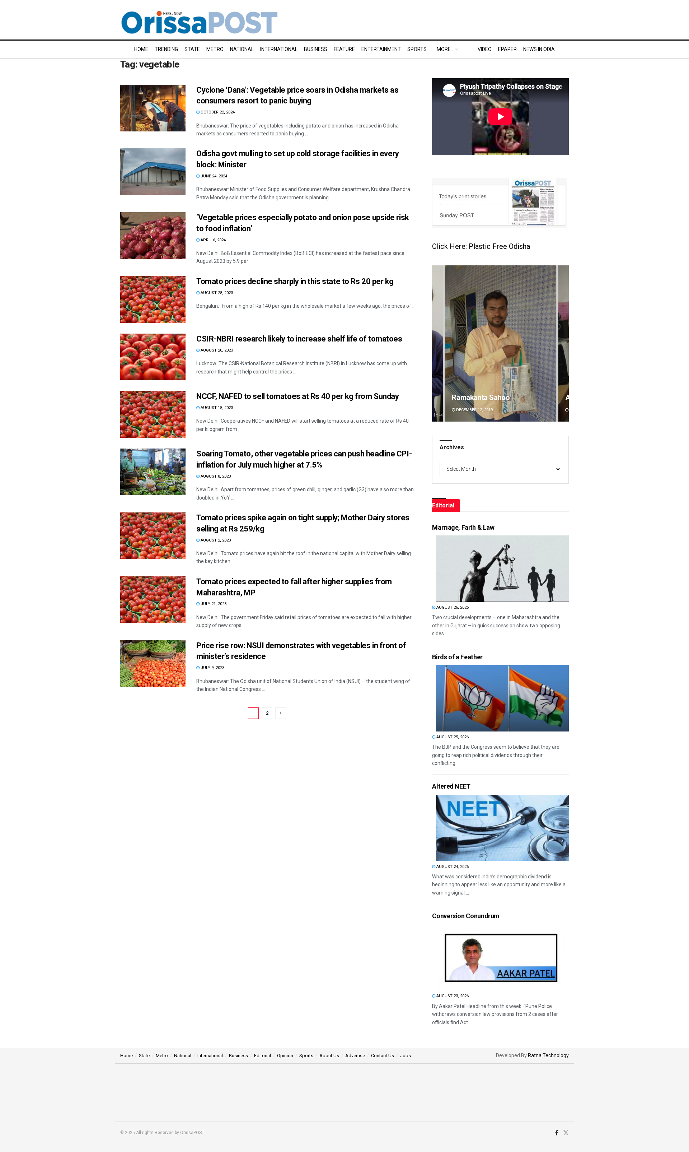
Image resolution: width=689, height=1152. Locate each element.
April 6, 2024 (213, 240)
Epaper (507, 49)
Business (315, 49)
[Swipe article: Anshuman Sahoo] (500, 343)
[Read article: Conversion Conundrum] (502, 957)
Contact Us (382, 1055)
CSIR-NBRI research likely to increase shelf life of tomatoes (299, 338)
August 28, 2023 (216, 293)
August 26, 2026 (452, 607)
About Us (329, 1055)
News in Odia (539, 49)
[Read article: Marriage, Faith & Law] (502, 568)
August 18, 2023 (216, 407)
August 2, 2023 (215, 540)
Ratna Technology (548, 1055)
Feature (344, 49)
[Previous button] (437, 343)
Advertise (355, 1055)
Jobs (405, 1055)
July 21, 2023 (213, 603)
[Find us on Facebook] (556, 1133)
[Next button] (563, 343)
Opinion (285, 1055)
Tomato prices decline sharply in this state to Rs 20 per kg (295, 281)
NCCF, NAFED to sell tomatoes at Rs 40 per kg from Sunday (297, 396)
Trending (166, 49)
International (278, 49)
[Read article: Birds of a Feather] (502, 698)
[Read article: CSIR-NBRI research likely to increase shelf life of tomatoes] (153, 357)
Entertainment (381, 49)
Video (485, 49)
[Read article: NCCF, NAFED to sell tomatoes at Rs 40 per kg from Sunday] (153, 414)
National (242, 49)
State (192, 49)
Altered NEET (451, 786)
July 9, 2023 (212, 667)
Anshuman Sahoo (479, 397)
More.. (445, 49)
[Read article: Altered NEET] (502, 828)
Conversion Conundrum (466, 916)
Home (141, 49)
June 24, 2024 (213, 176)
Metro (215, 49)
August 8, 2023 (215, 476)
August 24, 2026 (452, 866)
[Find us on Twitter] (566, 1133)
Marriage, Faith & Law (463, 527)
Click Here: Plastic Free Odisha (481, 246)
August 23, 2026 (452, 996)
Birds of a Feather (457, 657)
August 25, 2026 (452, 737)
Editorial (262, 1055)
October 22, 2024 (217, 112)
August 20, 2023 (216, 350)
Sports (417, 49)
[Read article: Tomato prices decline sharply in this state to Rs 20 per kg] (153, 299)
